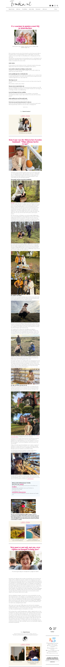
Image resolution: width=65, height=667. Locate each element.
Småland (12, 202)
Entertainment (38, 9)
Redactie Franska (11, 9)
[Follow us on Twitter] (55, 5)
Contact (55, 9)
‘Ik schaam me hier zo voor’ (53, 653)
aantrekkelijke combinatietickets (19, 492)
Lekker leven (18, 9)
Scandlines (14, 486)
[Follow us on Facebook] (50, 5)
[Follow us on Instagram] (53, 5)
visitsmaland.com (30, 478)
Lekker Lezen (45, 9)
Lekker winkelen (31, 9)
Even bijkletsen (24, 9)
